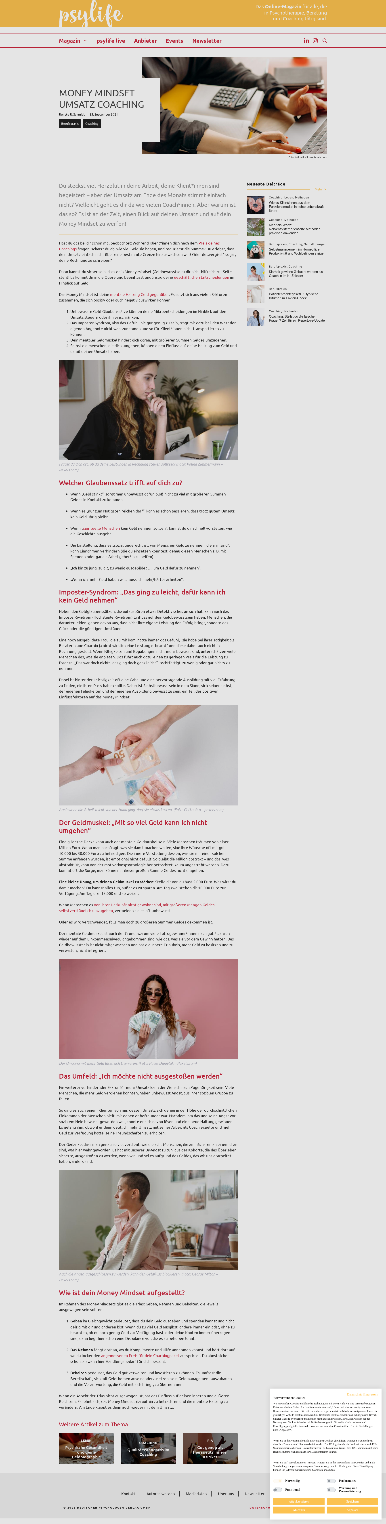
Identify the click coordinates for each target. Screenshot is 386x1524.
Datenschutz (354, 1394)
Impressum (371, 1394)
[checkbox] (277, 1481)
